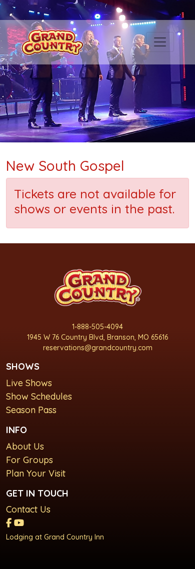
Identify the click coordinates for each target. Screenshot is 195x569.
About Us (25, 446)
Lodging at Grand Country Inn (55, 537)
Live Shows (29, 383)
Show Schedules (39, 396)
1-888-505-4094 (97, 326)
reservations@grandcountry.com (97, 347)
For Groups (29, 460)
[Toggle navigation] (160, 42)
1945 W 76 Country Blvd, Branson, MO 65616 (97, 337)
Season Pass (31, 410)
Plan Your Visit (36, 473)
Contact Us (28, 509)
